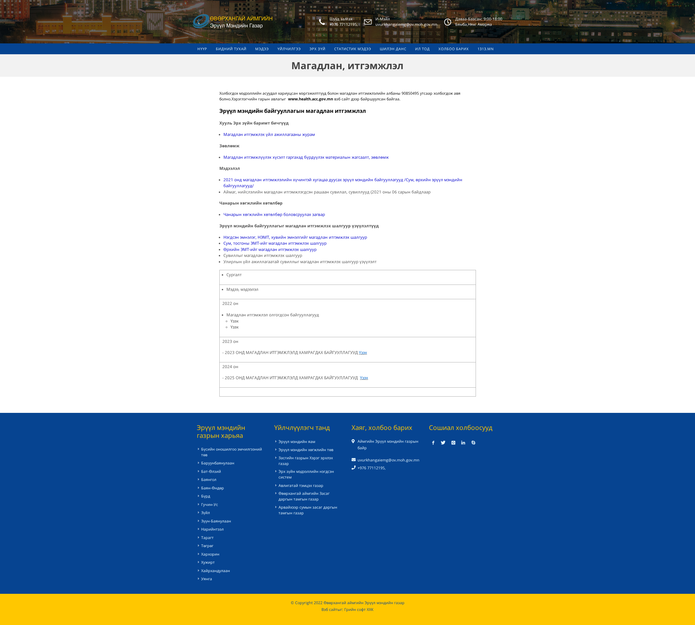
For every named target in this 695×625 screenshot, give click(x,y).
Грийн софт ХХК (359, 609)
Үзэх (234, 321)
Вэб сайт (329, 609)
